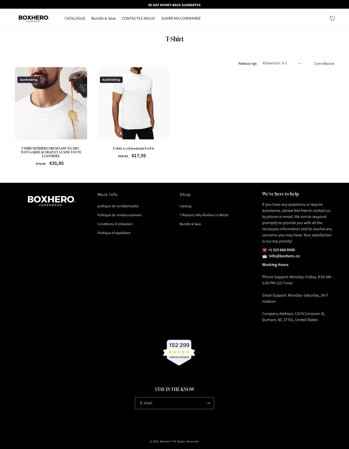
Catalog (185, 206)
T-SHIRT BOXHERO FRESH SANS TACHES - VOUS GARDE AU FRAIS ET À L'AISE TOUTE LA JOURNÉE (51, 152)
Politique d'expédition (114, 232)
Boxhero (165, 441)
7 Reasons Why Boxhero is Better (204, 215)
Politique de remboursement (119, 215)
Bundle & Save (190, 224)
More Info (107, 194)
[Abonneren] (208, 403)
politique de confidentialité (117, 206)
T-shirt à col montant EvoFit (133, 148)
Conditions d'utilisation (115, 224)
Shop (185, 194)
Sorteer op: (247, 63)
